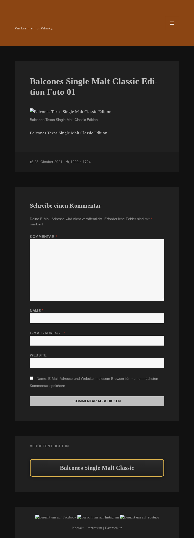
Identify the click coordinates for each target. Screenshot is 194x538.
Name (36, 311)
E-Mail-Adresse (47, 333)
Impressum (94, 528)
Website (38, 355)
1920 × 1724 (80, 162)
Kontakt (78, 528)
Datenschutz (113, 528)
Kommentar (43, 237)
